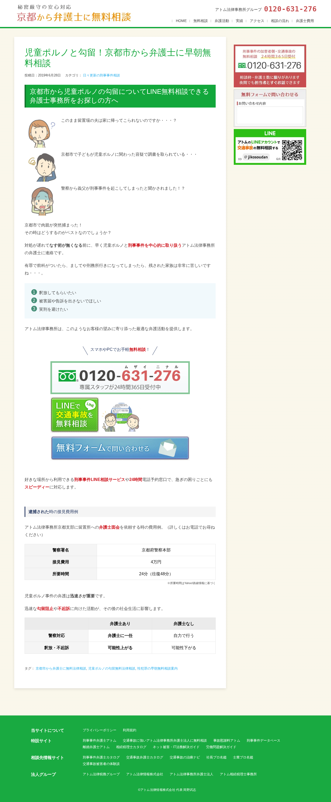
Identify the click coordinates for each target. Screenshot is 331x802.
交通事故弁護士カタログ (144, 757)
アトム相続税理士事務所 (238, 774)
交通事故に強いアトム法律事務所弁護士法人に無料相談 (165, 740)
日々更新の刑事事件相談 (101, 75)
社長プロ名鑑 (216, 757)
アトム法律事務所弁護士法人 (191, 774)
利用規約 (129, 730)
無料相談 (200, 21)
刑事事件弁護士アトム (99, 740)
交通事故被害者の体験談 (101, 764)
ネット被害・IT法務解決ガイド (176, 747)
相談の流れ (280, 21)
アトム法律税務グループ (101, 774)
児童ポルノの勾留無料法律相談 (111, 668)
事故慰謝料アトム (226, 740)
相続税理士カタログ (131, 747)
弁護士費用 (305, 21)
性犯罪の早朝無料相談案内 (157, 668)
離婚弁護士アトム (96, 747)
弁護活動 (222, 21)
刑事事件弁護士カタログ (101, 757)
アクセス (257, 21)
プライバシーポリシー (99, 730)
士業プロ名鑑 (243, 757)
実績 (239, 21)
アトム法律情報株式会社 (144, 774)
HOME (181, 21)
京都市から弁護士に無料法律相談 (61, 668)
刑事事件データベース (263, 740)
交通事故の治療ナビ (185, 757)
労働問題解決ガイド (221, 747)
